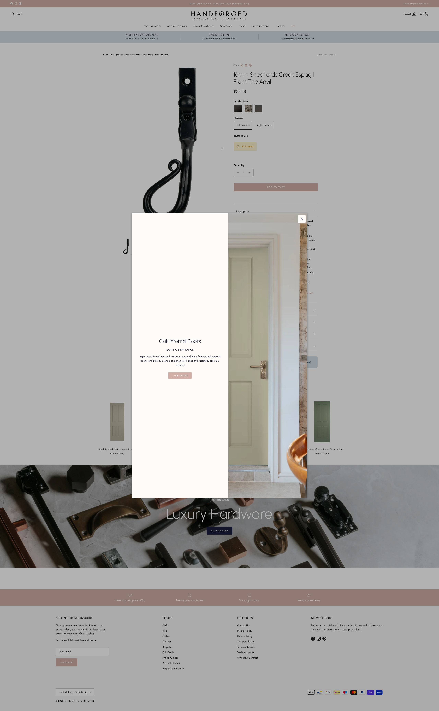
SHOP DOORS (180, 375)
